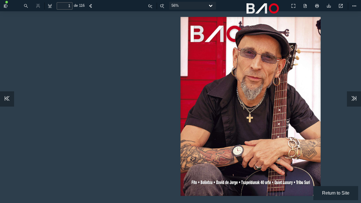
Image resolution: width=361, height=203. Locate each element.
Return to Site (335, 193)
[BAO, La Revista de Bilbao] (264, 12)
